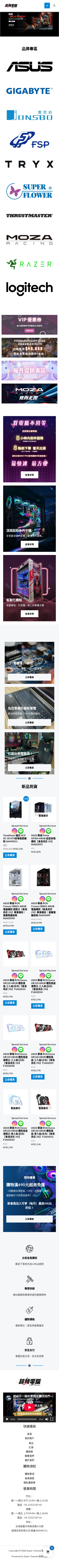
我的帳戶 (29, 1438)
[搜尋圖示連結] (54, 5)
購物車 (29, 1451)
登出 (31, 1443)
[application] (29, 1407)
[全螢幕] (51, 1419)
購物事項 (29, 1474)
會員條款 (29, 1478)
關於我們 (29, 1460)
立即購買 (10, 855)
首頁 (29, 1434)
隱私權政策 (29, 1482)
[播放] (7, 1419)
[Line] (20, 831)
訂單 (31, 1447)
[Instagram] (14, 831)
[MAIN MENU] (47, 5)
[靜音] (46, 1419)
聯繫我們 (29, 1456)
